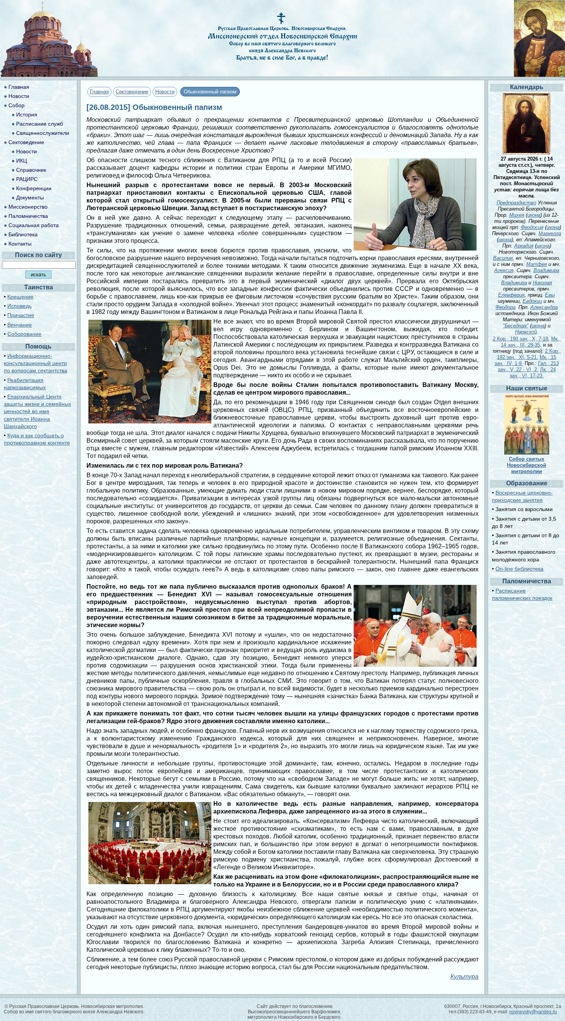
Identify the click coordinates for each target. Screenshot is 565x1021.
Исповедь (19, 306)
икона (533, 215)
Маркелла (549, 233)
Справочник (31, 170)
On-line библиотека (519, 569)
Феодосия (532, 227)
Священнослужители (42, 133)
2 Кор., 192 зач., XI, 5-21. (529, 354)
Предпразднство (516, 203)
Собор (16, 105)
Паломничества (28, 216)
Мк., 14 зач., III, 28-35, (531, 342)
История (26, 114)
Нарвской (526, 332)
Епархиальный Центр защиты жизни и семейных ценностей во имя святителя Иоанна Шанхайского (37, 411)
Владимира (546, 270)
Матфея (536, 264)
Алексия (503, 270)
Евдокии (532, 301)
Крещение (20, 297)
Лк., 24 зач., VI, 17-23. (533, 373)
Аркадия (523, 246)
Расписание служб (39, 124)
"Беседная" (515, 326)
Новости (164, 92)
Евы (550, 295)
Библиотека (23, 234)
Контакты (20, 244)
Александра (544, 307)
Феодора (505, 307)
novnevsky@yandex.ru (533, 1011)
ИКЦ (21, 161)
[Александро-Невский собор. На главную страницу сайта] (49, 74)
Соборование (24, 334)
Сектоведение (132, 92)
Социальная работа (33, 225)
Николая (542, 283)
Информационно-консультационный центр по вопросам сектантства (35, 363)
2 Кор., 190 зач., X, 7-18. (521, 339)
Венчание (19, 325)
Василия (503, 258)
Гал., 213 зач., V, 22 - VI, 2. (528, 366)
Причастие (20, 315)
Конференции (34, 188)
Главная (99, 92)
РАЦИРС (27, 179)
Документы (30, 197)
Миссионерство (28, 207)
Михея (516, 215)
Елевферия (511, 295)
